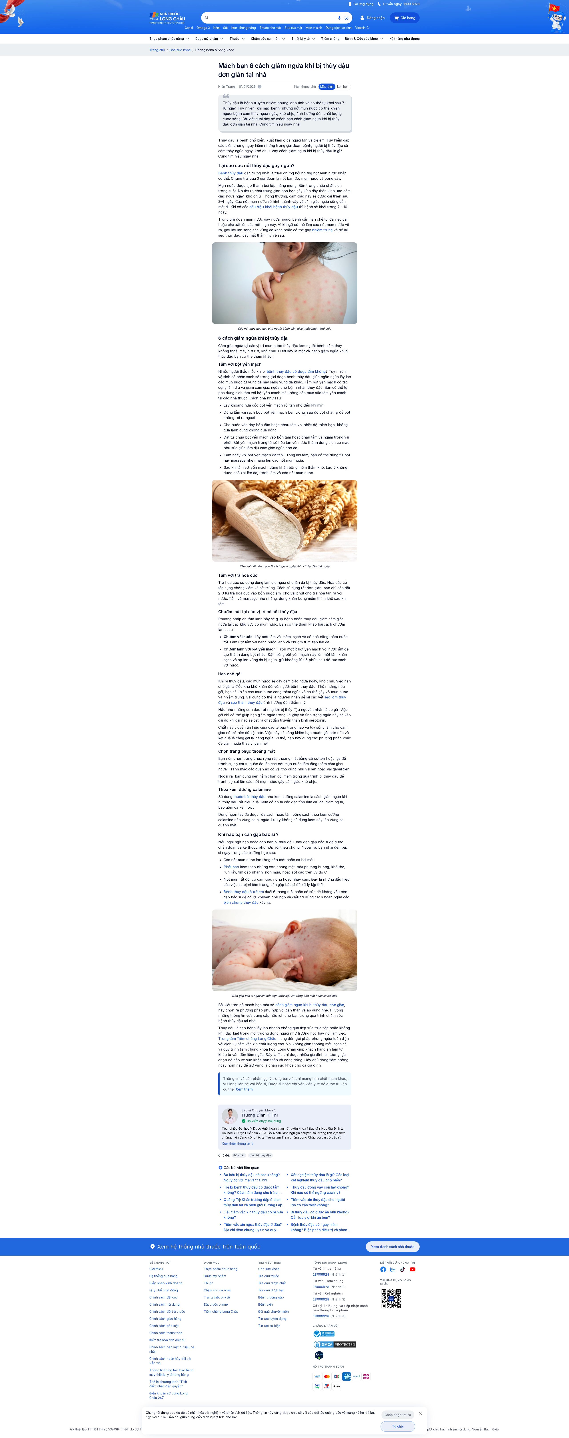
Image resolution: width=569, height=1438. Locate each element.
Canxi (189, 28)
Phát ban (231, 867)
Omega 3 (203, 28)
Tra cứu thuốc (268, 1276)
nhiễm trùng (322, 230)
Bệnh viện (265, 1304)
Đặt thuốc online (216, 1304)
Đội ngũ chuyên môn (273, 1311)
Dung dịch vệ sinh (339, 28)
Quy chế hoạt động (163, 1290)
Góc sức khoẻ (268, 1269)
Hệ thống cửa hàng (163, 1276)
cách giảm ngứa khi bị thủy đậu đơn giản (309, 1005)
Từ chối (398, 1426)
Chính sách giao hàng (165, 1318)
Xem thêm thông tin (236, 1143)
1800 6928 (411, 4)
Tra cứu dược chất (272, 1283)
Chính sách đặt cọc (163, 1297)
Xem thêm (244, 1089)
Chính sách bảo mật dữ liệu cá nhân (171, 1349)
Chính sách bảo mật (164, 1326)
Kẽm (216, 28)
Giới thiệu (156, 1269)
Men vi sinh (314, 28)
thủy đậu (239, 1155)
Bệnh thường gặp (271, 1297)
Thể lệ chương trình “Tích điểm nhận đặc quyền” (168, 1384)
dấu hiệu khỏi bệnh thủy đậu (273, 207)
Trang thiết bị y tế (217, 1297)
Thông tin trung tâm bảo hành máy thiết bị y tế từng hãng (171, 1372)
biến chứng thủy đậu (241, 902)
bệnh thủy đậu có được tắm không (296, 371)
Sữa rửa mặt (293, 28)
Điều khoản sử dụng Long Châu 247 (168, 1395)
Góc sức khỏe (180, 50)
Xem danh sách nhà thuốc (392, 1247)
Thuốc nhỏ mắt (270, 28)
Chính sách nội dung (164, 1304)
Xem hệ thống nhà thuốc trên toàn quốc (208, 1246)
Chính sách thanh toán (165, 1333)
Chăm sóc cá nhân (217, 1290)
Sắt (225, 28)
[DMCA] (335, 1344)
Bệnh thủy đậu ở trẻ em (244, 892)
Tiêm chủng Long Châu (221, 1311)
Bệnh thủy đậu (230, 173)
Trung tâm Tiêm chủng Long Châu (247, 1038)
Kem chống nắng (243, 28)
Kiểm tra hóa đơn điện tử (167, 1340)
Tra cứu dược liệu (271, 1290)
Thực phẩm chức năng (221, 1269)
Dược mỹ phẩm (215, 1276)
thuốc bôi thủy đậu (249, 796)
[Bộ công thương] (324, 1333)
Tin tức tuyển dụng (272, 1318)
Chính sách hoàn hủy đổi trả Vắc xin (170, 1361)
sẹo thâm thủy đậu (246, 702)
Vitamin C (362, 28)
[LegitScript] (335, 1355)
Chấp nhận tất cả (398, 1415)
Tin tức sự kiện (269, 1326)
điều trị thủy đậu (260, 1155)
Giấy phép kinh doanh (165, 1283)
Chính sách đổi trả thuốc (167, 1311)
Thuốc (208, 1283)
